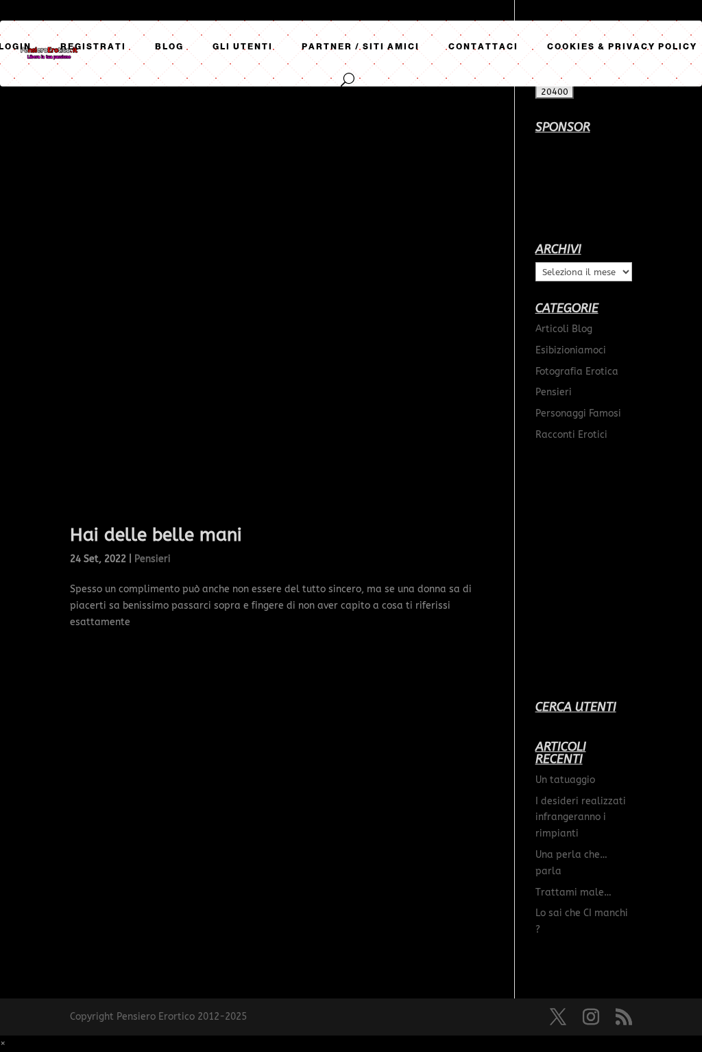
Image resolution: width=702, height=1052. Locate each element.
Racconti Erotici (571, 435)
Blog (169, 46)
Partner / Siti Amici (361, 46)
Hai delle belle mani (156, 535)
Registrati (93, 46)
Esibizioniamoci (570, 350)
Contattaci (483, 46)
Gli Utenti (243, 46)
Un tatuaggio (565, 780)
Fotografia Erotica (576, 371)
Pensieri (152, 559)
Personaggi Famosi (578, 413)
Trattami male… (573, 892)
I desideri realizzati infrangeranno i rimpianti (580, 817)
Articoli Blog (563, 329)
